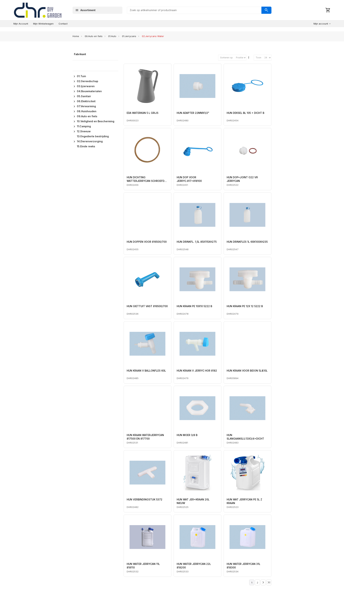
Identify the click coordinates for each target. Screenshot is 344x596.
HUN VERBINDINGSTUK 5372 (144, 499)
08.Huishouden (86, 111)
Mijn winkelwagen (43, 23)
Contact (63, 23)
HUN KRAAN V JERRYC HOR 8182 (197, 370)
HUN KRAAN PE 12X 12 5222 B (245, 306)
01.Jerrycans (129, 36)
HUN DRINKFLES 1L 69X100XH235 (247, 241)
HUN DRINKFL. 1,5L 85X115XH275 (197, 241)
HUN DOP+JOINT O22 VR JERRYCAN (242, 179)
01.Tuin (81, 76)
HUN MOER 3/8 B (187, 435)
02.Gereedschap (87, 81)
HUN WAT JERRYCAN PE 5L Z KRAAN (244, 501)
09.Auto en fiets (93, 36)
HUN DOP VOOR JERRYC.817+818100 (189, 179)
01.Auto (112, 36)
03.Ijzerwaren (86, 86)
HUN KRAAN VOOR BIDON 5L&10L (247, 370)
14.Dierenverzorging (90, 141)
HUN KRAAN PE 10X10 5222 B (194, 306)
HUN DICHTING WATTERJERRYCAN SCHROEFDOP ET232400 (147, 179)
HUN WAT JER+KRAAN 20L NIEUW (193, 501)
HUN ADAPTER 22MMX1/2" (193, 112)
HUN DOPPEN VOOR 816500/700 (147, 241)
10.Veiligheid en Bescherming (95, 121)
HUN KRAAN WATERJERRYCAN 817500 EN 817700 (145, 436)
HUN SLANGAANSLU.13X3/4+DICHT (245, 436)
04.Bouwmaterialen (89, 91)
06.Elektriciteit (86, 101)
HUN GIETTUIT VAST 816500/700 (147, 306)
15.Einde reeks (86, 146)
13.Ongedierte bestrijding (93, 136)
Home (76, 36)
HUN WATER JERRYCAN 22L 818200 (194, 565)
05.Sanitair (84, 96)
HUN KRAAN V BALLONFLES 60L (146, 370)
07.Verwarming (86, 106)
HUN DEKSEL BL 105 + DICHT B (245, 112)
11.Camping (84, 126)
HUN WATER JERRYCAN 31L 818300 (243, 565)
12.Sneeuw (84, 131)
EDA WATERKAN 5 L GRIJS (142, 112)
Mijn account (20, 23)
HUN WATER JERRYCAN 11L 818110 (143, 565)
